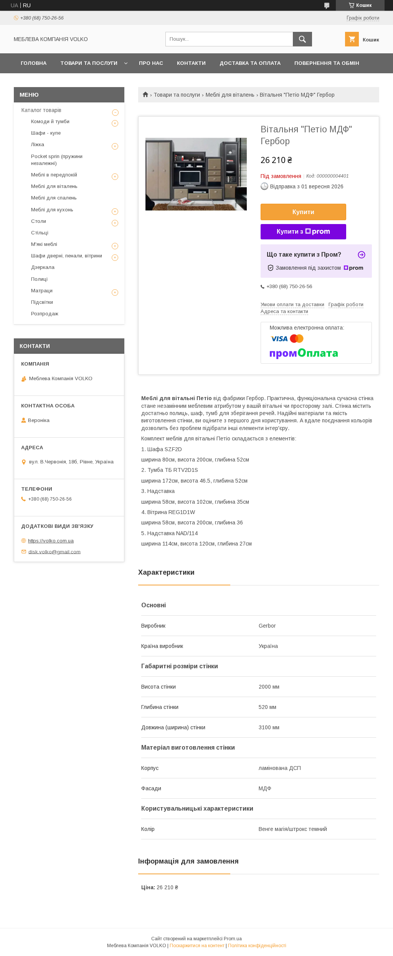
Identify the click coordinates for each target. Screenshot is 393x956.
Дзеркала (42, 267)
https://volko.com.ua (51, 541)
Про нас (151, 63)
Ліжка (37, 144)
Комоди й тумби (50, 121)
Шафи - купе (46, 133)
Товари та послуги (88, 63)
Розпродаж (44, 313)
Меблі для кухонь (52, 210)
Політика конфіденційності (257, 945)
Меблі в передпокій (54, 175)
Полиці (39, 279)
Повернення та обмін (326, 63)
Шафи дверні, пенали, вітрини (66, 256)
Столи (38, 221)
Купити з (290, 231)
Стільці (39, 233)
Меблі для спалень (54, 198)
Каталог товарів (41, 110)
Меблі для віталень (230, 95)
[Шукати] (302, 39)
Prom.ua (233, 938)
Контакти (191, 63)
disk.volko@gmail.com (54, 551)
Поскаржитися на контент (197, 945)
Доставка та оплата (250, 63)
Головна (33, 63)
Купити (303, 212)
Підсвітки (42, 302)
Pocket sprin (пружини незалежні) (57, 159)
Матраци (42, 290)
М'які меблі (44, 244)
